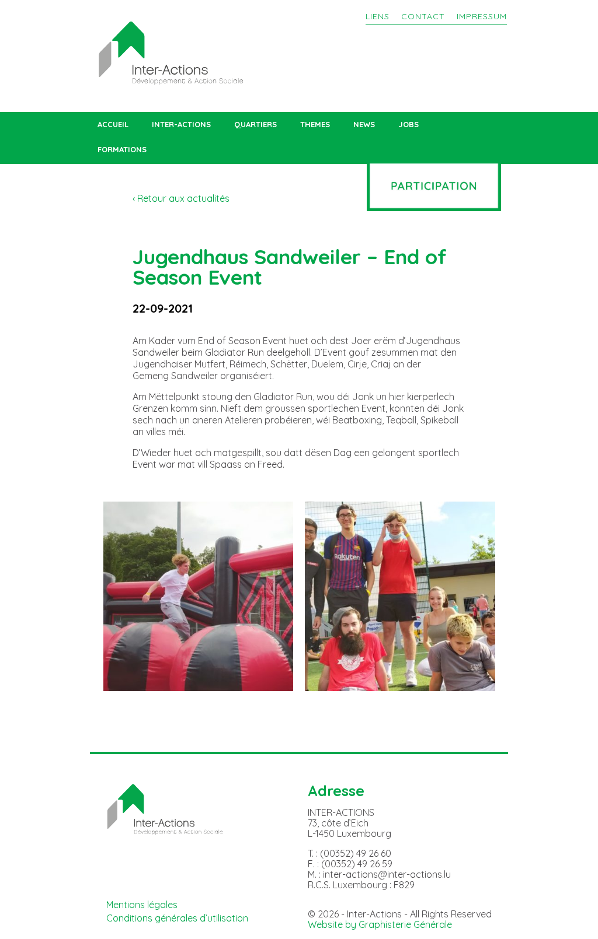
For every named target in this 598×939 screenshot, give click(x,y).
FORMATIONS (122, 149)
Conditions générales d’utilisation (177, 918)
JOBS (408, 124)
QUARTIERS (255, 124)
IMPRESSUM (482, 16)
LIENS (378, 16)
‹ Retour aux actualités (181, 198)
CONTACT (423, 16)
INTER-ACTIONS (181, 124)
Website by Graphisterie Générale (380, 924)
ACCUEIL (113, 124)
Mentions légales (142, 904)
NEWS (364, 124)
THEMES (315, 124)
